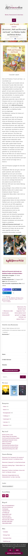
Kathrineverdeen (5, 299)
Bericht (5, 409)
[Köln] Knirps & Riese (7, 441)
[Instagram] (3, 495)
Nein (17, 550)
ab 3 (7, 297)
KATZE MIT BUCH (6, 516)
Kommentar (6, 334)
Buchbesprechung (19, 297)
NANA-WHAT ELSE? (6, 514)
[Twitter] (7, 495)
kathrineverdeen (19, 38)
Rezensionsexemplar (6, 300)
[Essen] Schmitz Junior (7, 434)
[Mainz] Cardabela (6, 443)
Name (3, 354)
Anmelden (5, 531)
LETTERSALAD (5, 512)
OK (10, 550)
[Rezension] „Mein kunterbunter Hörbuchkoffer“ (7, 313)
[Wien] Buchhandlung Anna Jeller (10, 448)
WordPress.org (6, 541)
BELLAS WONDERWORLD (8, 505)
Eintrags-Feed (6, 535)
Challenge (5, 415)
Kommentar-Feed (7, 538)
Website (4, 365)
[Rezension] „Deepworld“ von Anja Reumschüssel (13, 462)
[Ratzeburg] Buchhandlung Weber (10, 447)
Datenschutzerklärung (14, 553)
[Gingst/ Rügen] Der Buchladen (9, 436)
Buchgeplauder (6, 412)
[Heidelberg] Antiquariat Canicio (9, 440)
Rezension (14, 26)
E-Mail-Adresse (6, 359)
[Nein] (26, 549)
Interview (5, 422)
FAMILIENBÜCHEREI (7, 523)
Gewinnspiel (6, 419)
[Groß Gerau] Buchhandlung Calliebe (10, 438)
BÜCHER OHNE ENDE (7, 521)
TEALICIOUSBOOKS (7, 518)
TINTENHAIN (5, 509)
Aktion (4, 406)
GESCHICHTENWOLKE (7, 507)
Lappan (16, 299)
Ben (10, 297)
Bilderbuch (13, 297)
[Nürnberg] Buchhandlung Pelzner (10, 445)
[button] (7, 289)
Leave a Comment (7, 301)
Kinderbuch (11, 299)
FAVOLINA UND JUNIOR (8, 519)
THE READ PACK (6, 510)
